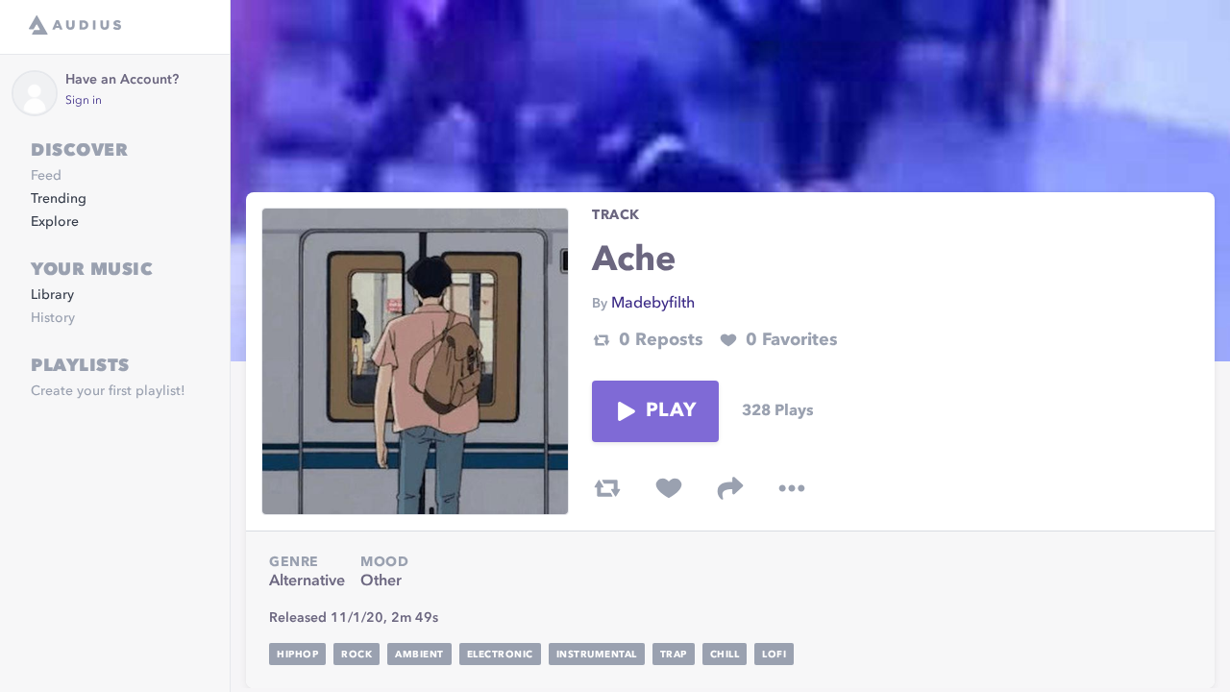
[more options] (791, 488)
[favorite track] (668, 488)
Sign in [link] (83, 101)
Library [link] (52, 295)
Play (671, 411)
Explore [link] (55, 222)
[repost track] (607, 488)
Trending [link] (58, 199)
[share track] (730, 488)
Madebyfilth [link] (653, 303)
